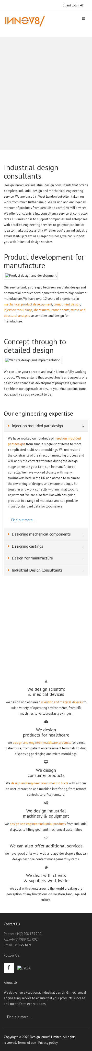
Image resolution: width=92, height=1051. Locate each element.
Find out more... (23, 520)
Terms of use (26, 1042)
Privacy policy (48, 1042)
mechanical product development (28, 304)
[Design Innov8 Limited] (25, 21)
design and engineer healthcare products (42, 742)
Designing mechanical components (41, 534)
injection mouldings (18, 310)
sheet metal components (51, 310)
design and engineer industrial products (38, 824)
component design (66, 304)
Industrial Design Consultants (37, 570)
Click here (24, 945)
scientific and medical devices (61, 702)
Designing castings (27, 546)
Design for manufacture (32, 557)
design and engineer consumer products (39, 783)
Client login (71, 5)
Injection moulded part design (37, 425)
